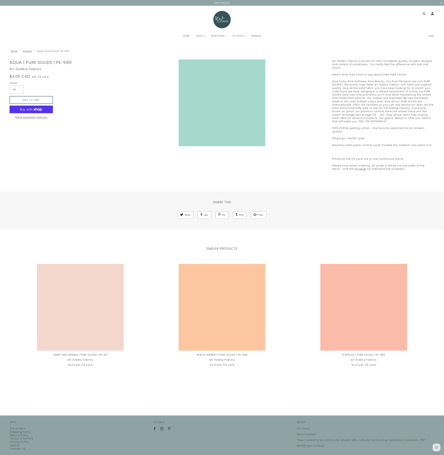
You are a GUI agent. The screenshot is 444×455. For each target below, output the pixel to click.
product (27, 51)
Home (14, 51)
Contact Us (18, 448)
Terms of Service (21, 438)
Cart (431, 36)
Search (15, 445)
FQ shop (360, 169)
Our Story (303, 428)
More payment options (31, 117)
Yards (13, 83)
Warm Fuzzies (306, 434)
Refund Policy (19, 435)
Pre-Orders (17, 428)
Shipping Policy (20, 432)
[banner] (222, 19)
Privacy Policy (19, 442)
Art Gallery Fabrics (25, 69)
